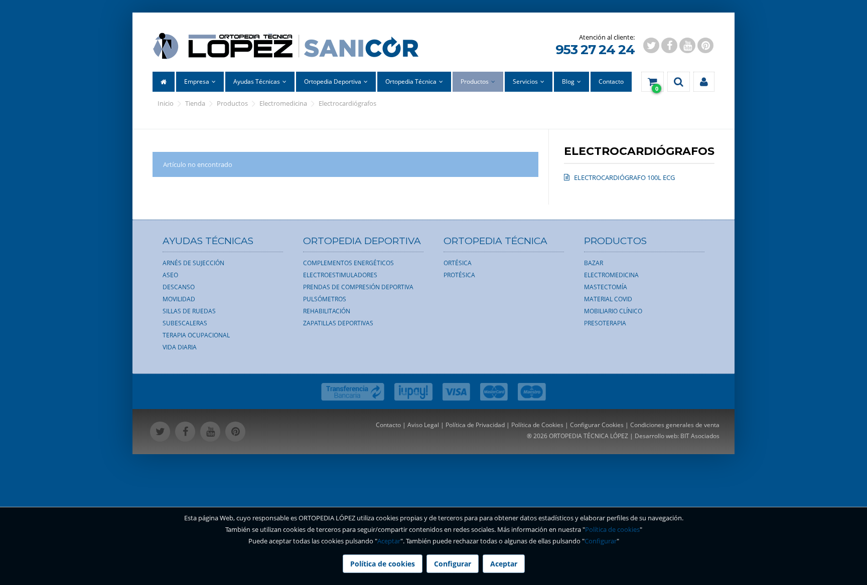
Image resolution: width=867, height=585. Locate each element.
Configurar (601, 540)
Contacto (388, 425)
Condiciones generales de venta (674, 425)
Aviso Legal (423, 425)
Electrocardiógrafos (347, 103)
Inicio (166, 103)
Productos (232, 103)
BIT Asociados (699, 436)
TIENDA (195, 103)
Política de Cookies (537, 425)
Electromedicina (283, 103)
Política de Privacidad (475, 425)
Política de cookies (612, 529)
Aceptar (388, 540)
